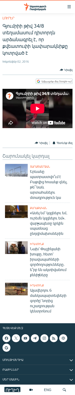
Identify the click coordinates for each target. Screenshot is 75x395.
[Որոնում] (64, 390)
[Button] (66, 69)
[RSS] (54, 338)
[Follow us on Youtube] (25, 338)
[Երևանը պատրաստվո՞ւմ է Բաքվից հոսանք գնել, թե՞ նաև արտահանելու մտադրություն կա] (16, 170)
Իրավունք (37, 244)
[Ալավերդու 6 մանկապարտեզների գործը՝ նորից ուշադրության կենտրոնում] (16, 289)
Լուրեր (8, 18)
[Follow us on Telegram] (35, 338)
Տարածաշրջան (40, 166)
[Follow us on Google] (6, 348)
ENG (47, 390)
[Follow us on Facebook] (6, 338)
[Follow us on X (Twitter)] (16, 338)
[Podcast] (63, 338)
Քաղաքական (38, 208)
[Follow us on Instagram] (44, 338)
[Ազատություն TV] (31, 390)
